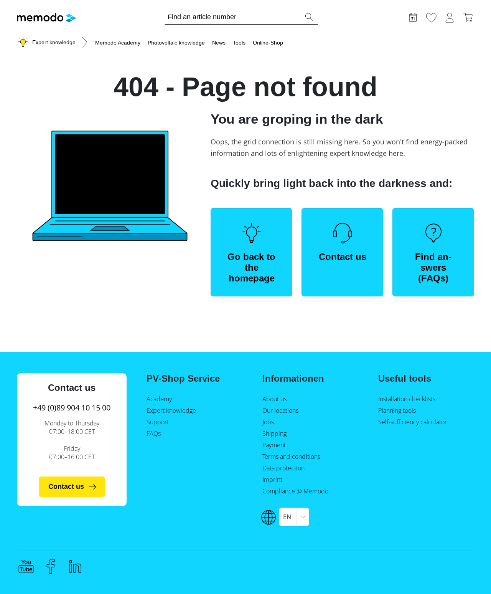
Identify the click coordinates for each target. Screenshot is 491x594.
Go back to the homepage (251, 267)
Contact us (342, 256)
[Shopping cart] (468, 16)
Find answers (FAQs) (433, 267)
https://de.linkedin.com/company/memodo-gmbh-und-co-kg (75, 566)
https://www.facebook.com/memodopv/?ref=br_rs (50, 566)
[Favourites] (431, 16)
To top (466, 574)
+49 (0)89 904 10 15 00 (71, 407)
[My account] (449, 16)
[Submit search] (309, 17)
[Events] (413, 16)
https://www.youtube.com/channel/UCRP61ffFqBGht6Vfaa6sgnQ (26, 566)
